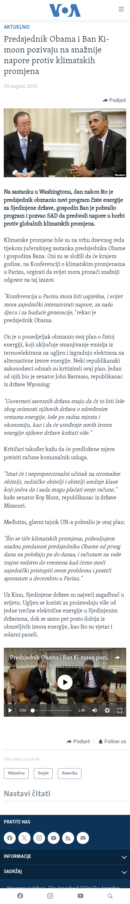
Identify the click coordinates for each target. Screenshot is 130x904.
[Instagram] (50, 896)
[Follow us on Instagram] (39, 838)
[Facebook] (20, 896)
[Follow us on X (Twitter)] (24, 838)
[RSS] (68, 838)
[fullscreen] (120, 710)
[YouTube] (80, 896)
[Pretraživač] (110, 896)
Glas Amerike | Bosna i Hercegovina (54, 666)
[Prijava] (83, 838)
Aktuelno (17, 27)
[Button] (115, 100)
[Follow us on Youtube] (54, 838)
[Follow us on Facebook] (10, 838)
